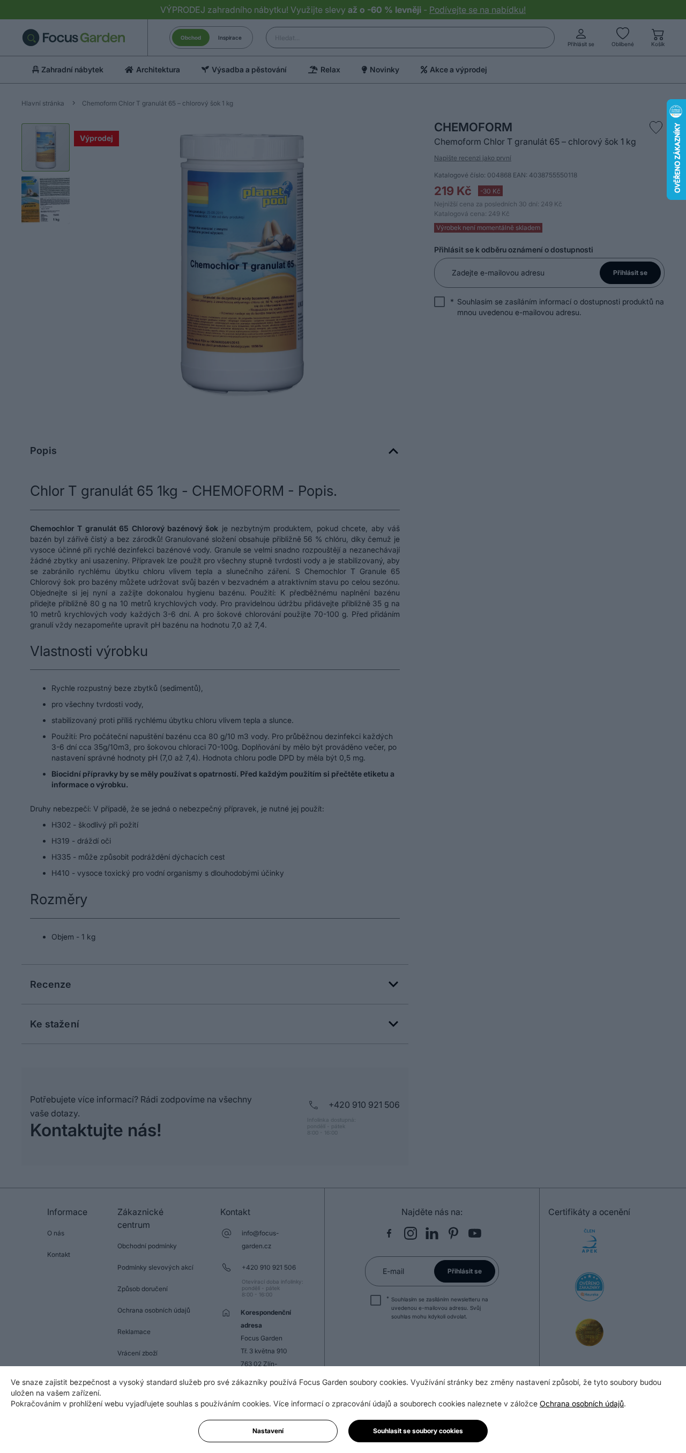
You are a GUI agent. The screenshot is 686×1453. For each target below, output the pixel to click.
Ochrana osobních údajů (582, 1403)
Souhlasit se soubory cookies (418, 1431)
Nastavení (268, 1431)
